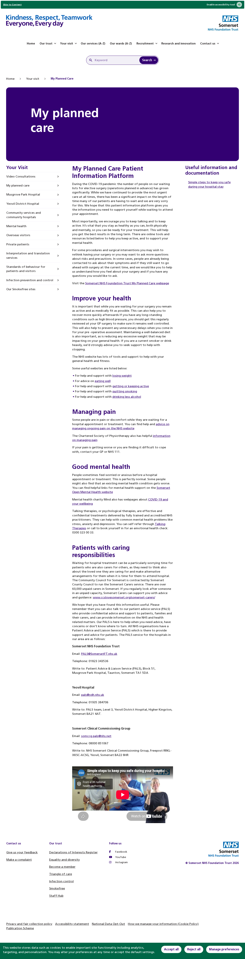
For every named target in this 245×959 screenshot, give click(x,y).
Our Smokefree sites (20, 289)
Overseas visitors (18, 235)
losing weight (122, 375)
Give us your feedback (22, 852)
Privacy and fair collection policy (29, 924)
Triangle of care (60, 874)
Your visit (66, 43)
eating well (103, 381)
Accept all (171, 949)
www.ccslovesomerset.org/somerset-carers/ (124, 597)
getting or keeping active (130, 386)
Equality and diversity (64, 859)
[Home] (49, 21)
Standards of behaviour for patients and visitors (25, 269)
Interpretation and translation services (28, 255)
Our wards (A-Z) (121, 43)
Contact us (207, 43)
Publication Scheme (20, 928)
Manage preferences (224, 949)
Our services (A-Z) (93, 43)
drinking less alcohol (126, 397)
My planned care (17, 185)
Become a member (62, 867)
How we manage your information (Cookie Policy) (163, 924)
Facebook (120, 851)
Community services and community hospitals (23, 215)
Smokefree (57, 888)
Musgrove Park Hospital (23, 194)
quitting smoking (124, 391)
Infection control (61, 881)
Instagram (121, 862)
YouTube (120, 857)
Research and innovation (178, 43)
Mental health (16, 226)
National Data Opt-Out (108, 924)
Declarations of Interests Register (73, 852)
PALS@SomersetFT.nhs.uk (99, 654)
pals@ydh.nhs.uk (92, 695)
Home (31, 43)
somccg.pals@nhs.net (96, 736)
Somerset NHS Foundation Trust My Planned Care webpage (127, 283)
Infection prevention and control (29, 280)
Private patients (17, 244)
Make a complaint (19, 859)
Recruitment (145, 43)
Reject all (193, 949)
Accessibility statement (72, 924)
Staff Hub (56, 895)
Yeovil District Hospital (22, 203)
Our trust (46, 43)
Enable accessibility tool (221, 4)
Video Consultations (20, 176)
